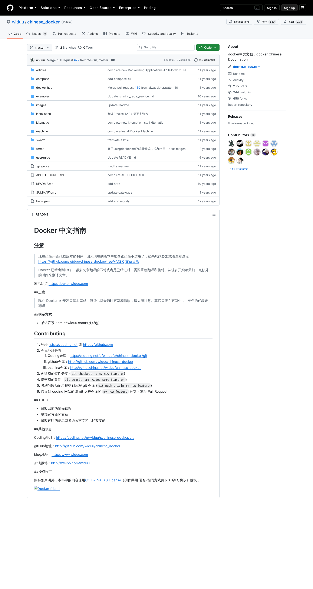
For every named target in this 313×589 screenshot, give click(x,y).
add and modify (119, 201)
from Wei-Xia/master (94, 60)
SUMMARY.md (46, 192)
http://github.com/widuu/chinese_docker (100, 361)
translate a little (118, 140)
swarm (40, 140)
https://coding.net (63, 344)
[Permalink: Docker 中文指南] (31, 230)
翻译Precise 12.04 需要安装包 (128, 114)
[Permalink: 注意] (31, 245)
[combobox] (167, 47)
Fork (268, 21)
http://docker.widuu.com (68, 283)
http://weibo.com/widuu (70, 463)
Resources (73, 8)
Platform (26, 8)
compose (42, 79)
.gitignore (42, 166)
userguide (43, 157)
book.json (43, 201)
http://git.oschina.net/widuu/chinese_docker (105, 367)
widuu (18, 22)
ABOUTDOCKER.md (50, 175)
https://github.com (98, 344)
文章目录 (132, 261)
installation (43, 114)
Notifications (241, 21)
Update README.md (122, 157)
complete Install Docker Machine (130, 131)
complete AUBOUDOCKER (126, 175)
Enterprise (127, 8)
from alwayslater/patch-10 (159, 87)
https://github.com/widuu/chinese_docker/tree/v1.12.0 (81, 261)
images (41, 105)
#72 (76, 60)
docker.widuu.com (246, 66)
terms (40, 149)
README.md (44, 183)
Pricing (150, 8)
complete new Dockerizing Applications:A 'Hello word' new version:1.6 (156, 70)
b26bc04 (169, 59)
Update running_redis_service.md (131, 96)
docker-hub (44, 87)
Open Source (100, 8)
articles (41, 70)
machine (42, 131)
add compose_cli (119, 79)
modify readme (118, 166)
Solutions (49, 8)
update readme (118, 105)
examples (43, 96)
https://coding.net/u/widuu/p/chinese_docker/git (108, 355)
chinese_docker (43, 22)
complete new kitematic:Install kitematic (135, 122)
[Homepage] (10, 7)
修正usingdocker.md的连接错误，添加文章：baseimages (146, 149)
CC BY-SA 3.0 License (103, 480)
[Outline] (214, 214)
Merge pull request (60, 60)
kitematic (42, 122)
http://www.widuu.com (70, 454)
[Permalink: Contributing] (31, 333)
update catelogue (120, 192)
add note (114, 183)
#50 (137, 87)
